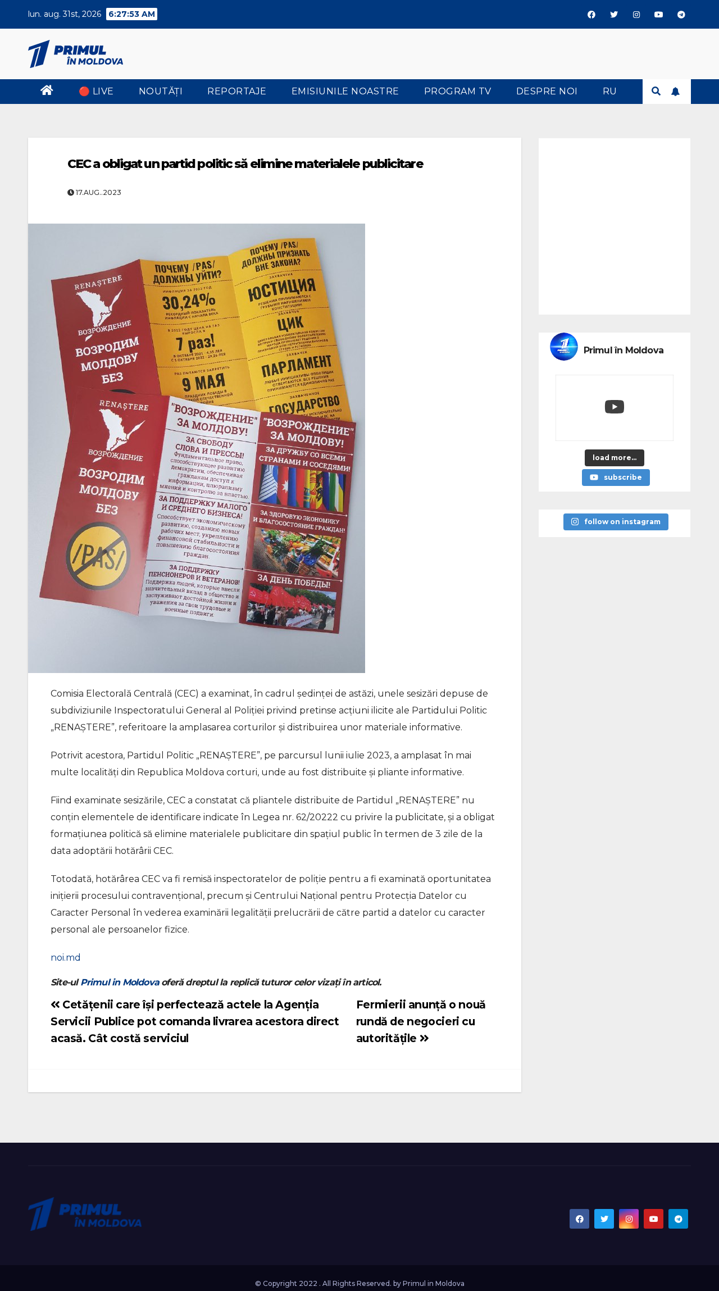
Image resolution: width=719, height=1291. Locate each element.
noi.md (66, 957)
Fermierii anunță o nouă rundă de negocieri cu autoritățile (421, 1021)
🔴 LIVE (96, 91)
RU (610, 91)
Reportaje (237, 91)
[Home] (47, 91)
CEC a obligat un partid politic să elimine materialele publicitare (245, 163)
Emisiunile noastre (345, 91)
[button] (656, 91)
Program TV (458, 91)
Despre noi (547, 91)
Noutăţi (161, 91)
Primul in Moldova (119, 982)
